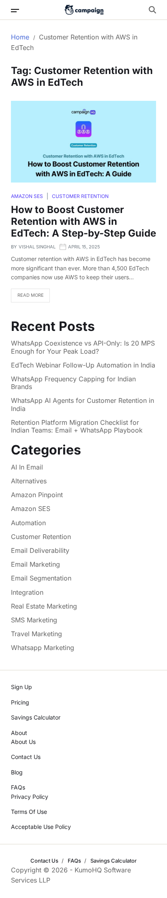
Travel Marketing (36, 634)
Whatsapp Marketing (42, 648)
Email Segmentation (41, 578)
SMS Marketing (34, 620)
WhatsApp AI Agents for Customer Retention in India (82, 404)
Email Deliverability (40, 550)
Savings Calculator (35, 717)
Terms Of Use (29, 811)
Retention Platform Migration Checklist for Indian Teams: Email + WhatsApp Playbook (77, 426)
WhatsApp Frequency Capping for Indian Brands (73, 383)
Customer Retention (80, 196)
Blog (17, 772)
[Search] (152, 10)
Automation (28, 523)
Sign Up (21, 686)
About (19, 732)
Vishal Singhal (37, 247)
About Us (23, 741)
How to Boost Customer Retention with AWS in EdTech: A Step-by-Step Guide (83, 221)
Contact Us (26, 756)
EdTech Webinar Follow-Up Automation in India (83, 365)
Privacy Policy (29, 796)
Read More (30, 295)
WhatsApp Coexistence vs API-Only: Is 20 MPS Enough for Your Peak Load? (83, 347)
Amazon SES (27, 196)
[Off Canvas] (15, 10)
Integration (27, 592)
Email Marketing (35, 564)
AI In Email (27, 467)
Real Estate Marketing (44, 606)
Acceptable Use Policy (41, 826)
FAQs (18, 787)
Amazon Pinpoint (37, 495)
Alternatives (29, 481)
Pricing (20, 702)
